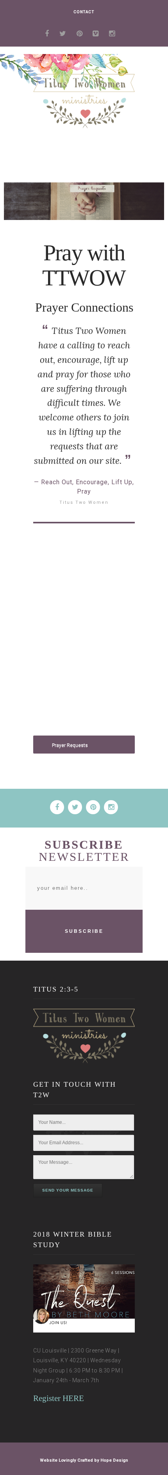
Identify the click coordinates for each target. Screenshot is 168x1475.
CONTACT (83, 12)
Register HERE (58, 1398)
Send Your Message (67, 1190)
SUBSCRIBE (84, 931)
